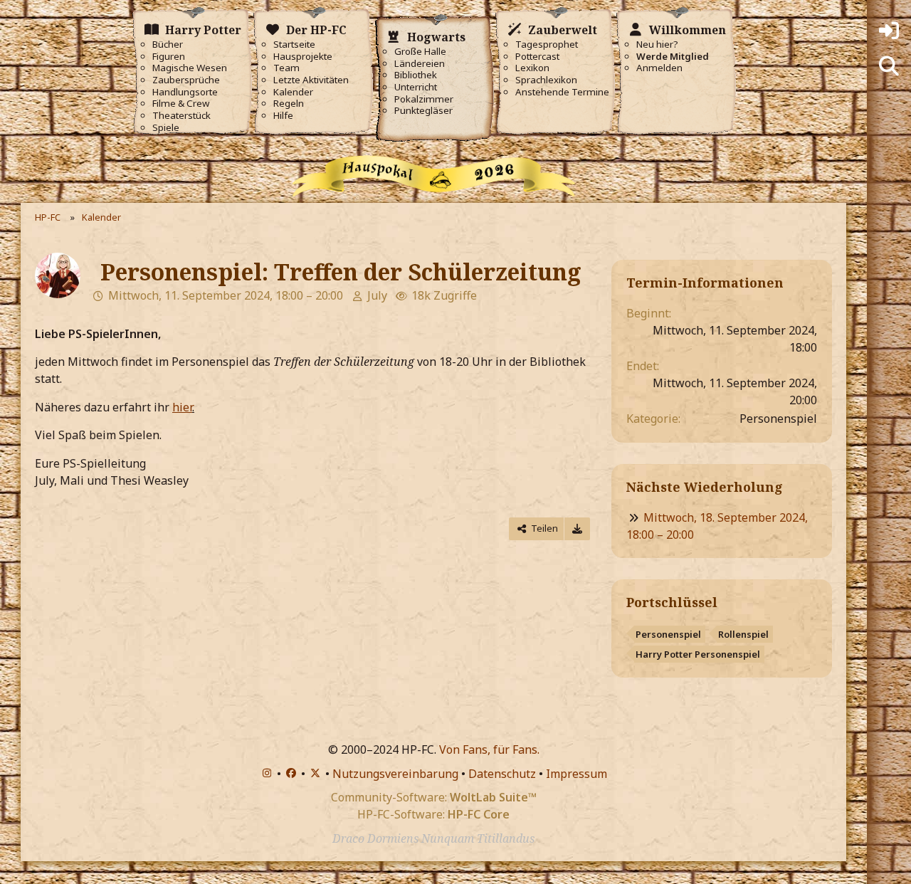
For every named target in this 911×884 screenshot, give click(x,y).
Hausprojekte (302, 57)
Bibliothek (415, 75)
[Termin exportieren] (577, 528)
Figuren (168, 57)
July (377, 295)
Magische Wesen (189, 68)
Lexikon (532, 68)
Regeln (288, 104)
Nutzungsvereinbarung (395, 774)
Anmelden (659, 68)
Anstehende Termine (562, 92)
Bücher (167, 44)
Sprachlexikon (546, 80)
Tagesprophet (546, 44)
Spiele (165, 128)
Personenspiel (668, 634)
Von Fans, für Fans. (489, 749)
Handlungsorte (185, 92)
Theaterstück (181, 116)
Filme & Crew (180, 104)
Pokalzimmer (423, 99)
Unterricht (415, 87)
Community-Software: (434, 797)
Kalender (293, 92)
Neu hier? (657, 44)
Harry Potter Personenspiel (698, 654)
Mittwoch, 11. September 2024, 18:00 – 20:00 (225, 295)
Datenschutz (502, 774)
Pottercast (537, 57)
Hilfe (283, 116)
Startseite (294, 44)
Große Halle (420, 52)
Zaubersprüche (186, 80)
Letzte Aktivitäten (311, 80)
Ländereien (419, 64)
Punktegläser (423, 111)
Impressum (576, 774)
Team (286, 68)
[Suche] (889, 66)
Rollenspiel (743, 634)
